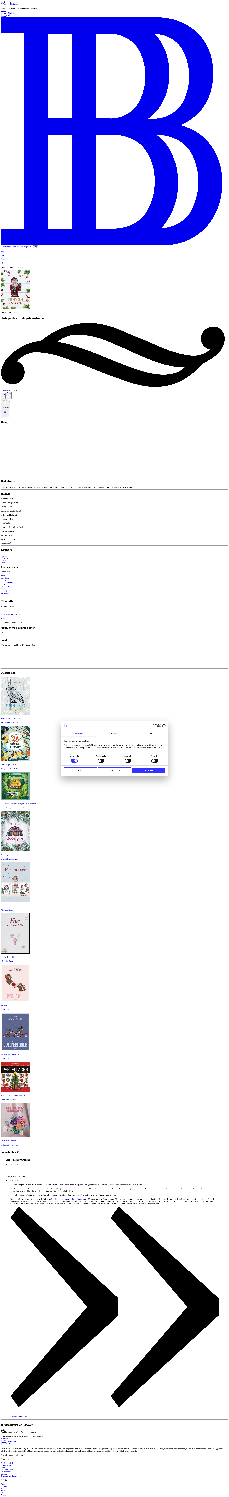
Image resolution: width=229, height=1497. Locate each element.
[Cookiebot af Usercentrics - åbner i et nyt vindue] (155, 725)
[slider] (114, 291)
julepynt (4, 556)
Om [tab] (150, 733)
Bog (3, 394)
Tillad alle (149, 770)
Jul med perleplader (79, 1199)
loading (4, 400)
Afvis (80, 770)
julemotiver (5, 558)
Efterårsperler (56, 1199)
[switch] (101, 761)
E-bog (9, 393)
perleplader (5, 560)
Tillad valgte (114, 770)
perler (3, 562)
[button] (114, 1431)
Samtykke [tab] (79, 733)
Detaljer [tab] (114, 733)
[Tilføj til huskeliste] (5, 413)
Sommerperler (66, 1199)
